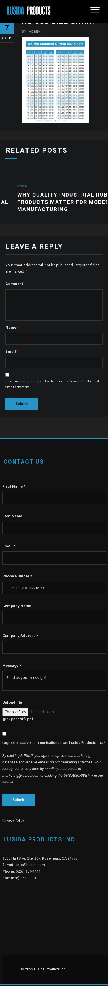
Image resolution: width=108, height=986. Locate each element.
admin (31, 31)
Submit (18, 799)
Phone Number (17, 576)
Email (11, 351)
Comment (14, 284)
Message (11, 665)
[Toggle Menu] (95, 11)
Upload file (12, 702)
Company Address (20, 635)
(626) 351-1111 (28, 871)
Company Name (18, 606)
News (9, 186)
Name (11, 327)
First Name (13, 486)
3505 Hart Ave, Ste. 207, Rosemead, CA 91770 (39, 858)
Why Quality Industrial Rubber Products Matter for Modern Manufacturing (55, 202)
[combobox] (11, 588)
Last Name (12, 516)
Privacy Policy (13, 820)
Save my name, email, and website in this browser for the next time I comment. (52, 384)
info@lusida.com (30, 864)
